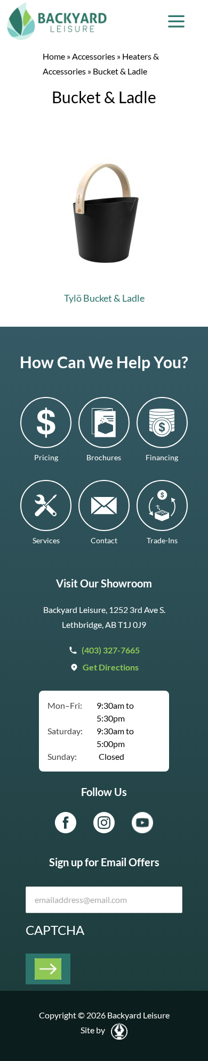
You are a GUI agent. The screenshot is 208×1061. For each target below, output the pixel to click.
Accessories (93, 56)
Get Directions (111, 667)
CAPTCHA (55, 930)
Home (54, 56)
